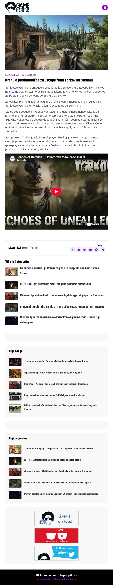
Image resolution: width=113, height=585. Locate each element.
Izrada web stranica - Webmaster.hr (56, 580)
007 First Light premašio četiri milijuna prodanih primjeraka (55, 284)
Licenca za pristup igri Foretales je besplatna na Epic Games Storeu (56, 361)
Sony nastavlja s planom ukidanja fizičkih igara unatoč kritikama (54, 396)
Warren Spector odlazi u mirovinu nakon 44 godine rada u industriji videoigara (61, 494)
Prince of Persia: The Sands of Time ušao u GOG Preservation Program (62, 307)
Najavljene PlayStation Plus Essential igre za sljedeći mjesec (53, 373)
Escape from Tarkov (30, 248)
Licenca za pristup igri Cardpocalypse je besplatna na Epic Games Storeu (58, 449)
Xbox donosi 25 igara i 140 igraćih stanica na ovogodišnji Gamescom (56, 384)
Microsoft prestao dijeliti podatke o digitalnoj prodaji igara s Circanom (62, 295)
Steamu (13, 91)
